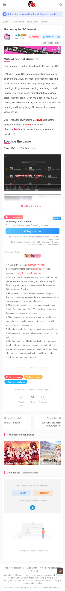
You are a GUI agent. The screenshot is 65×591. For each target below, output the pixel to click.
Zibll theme (42, 587)
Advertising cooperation (50, 567)
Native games (32, 21)
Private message (52, 36)
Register (44, 492)
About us (34, 570)
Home (7, 21)
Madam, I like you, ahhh (13, 35)
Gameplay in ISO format (20, 29)
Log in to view (34, 231)
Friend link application (14, 567)
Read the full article (31, 206)
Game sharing (18, 21)
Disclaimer (32, 567)
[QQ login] (32, 507)
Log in (23, 492)
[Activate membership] (60, 571)
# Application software (15, 381)
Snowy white (26, 587)
